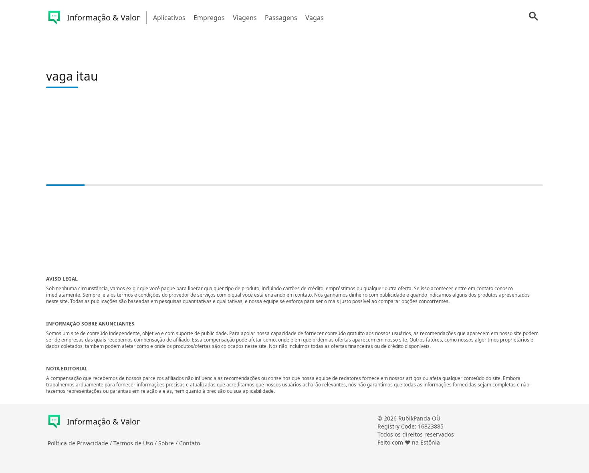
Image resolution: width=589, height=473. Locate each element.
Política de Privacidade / (80, 443)
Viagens (245, 17)
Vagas (314, 17)
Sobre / (168, 443)
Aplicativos (169, 17)
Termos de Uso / (135, 443)
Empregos (209, 17)
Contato (189, 443)
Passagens (281, 17)
